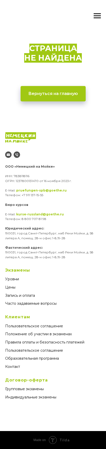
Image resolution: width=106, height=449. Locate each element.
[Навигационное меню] (97, 15)
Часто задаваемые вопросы (31, 303)
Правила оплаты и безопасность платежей (44, 342)
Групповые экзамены (24, 389)
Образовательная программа (32, 358)
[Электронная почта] (8, 154)
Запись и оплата (20, 295)
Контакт (12, 366)
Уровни (12, 279)
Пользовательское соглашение (34, 326)
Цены (10, 287)
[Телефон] (17, 154)
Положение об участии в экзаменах (38, 334)
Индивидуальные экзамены (30, 397)
